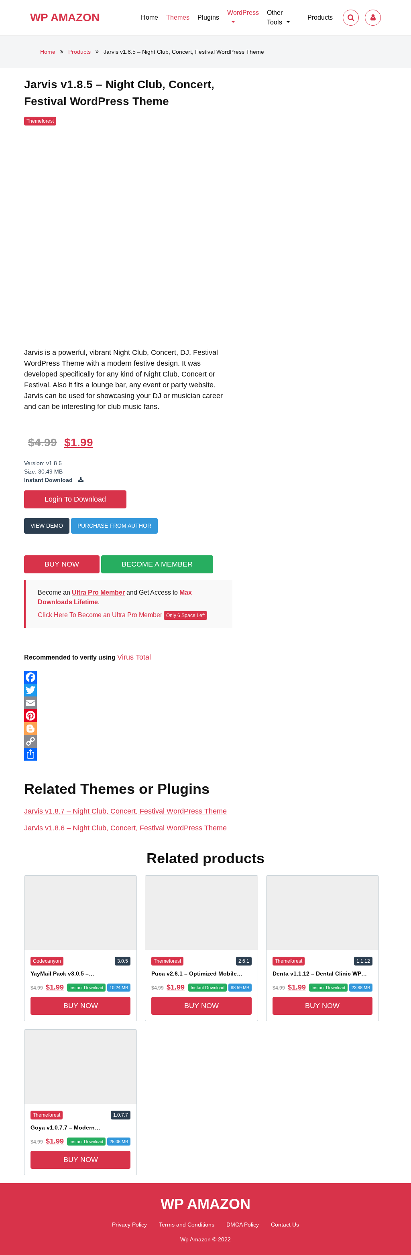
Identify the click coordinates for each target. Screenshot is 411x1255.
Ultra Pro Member (98, 592)
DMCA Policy (242, 1224)
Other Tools (275, 17)
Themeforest (167, 961)
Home (149, 17)
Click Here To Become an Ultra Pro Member (100, 614)
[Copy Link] (128, 741)
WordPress (243, 12)
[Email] (128, 702)
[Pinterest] (128, 715)
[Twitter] (128, 690)
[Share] (128, 754)
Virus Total (134, 657)
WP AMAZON (65, 17)
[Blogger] (128, 728)
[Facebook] (128, 677)
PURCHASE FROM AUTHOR (114, 525)
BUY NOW (62, 564)
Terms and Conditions (186, 1224)
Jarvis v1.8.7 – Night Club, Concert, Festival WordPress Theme (125, 811)
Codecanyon (47, 961)
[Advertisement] (313, 159)
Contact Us (285, 1224)
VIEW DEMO (47, 525)
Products (320, 17)
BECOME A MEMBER (157, 564)
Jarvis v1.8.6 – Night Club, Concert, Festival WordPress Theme (125, 828)
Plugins (208, 17)
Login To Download (75, 499)
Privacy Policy (129, 1224)
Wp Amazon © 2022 (205, 1239)
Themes (177, 17)
